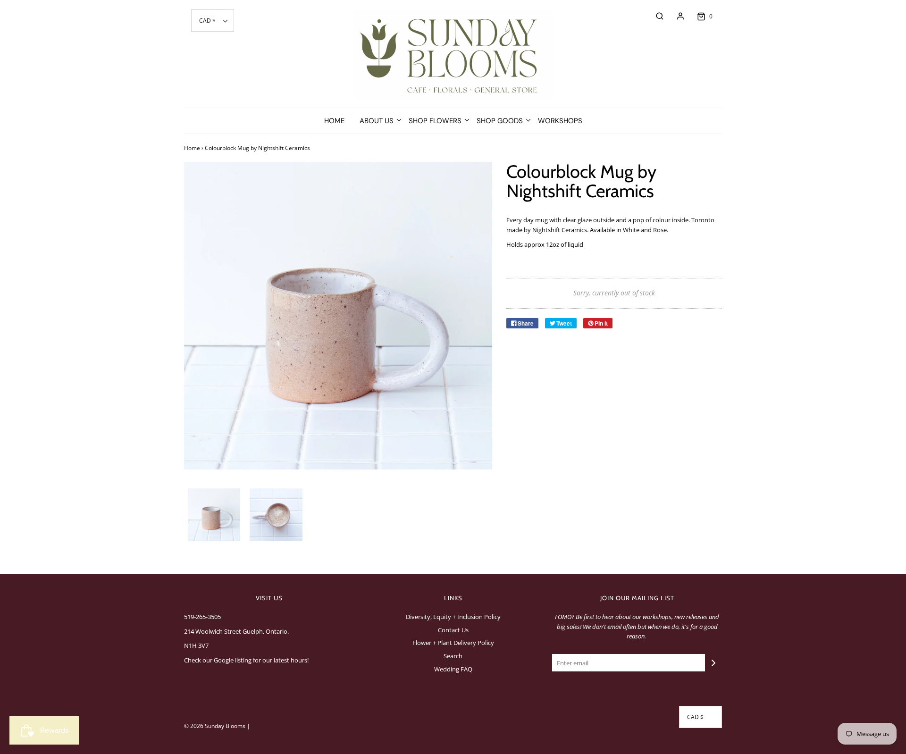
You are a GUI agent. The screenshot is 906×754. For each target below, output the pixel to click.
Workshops (560, 121)
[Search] (655, 16)
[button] (212, 20)
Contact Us (453, 630)
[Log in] (675, 16)
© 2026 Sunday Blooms (214, 726)
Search (453, 656)
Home (334, 121)
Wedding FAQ (453, 669)
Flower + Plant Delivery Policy (453, 642)
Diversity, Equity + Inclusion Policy (453, 616)
